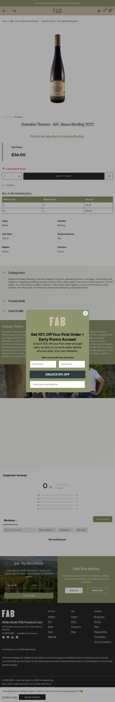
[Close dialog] (85, 313)
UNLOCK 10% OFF (57, 374)
